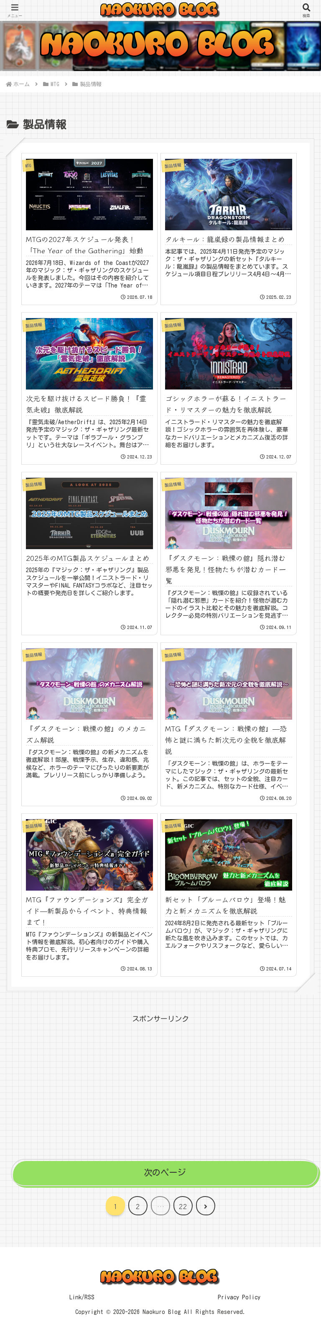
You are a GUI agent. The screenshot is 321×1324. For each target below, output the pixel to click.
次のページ (165, 1172)
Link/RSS (81, 1297)
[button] (294, 1142)
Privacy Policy (239, 1297)
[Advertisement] (160, 1084)
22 (183, 1206)
